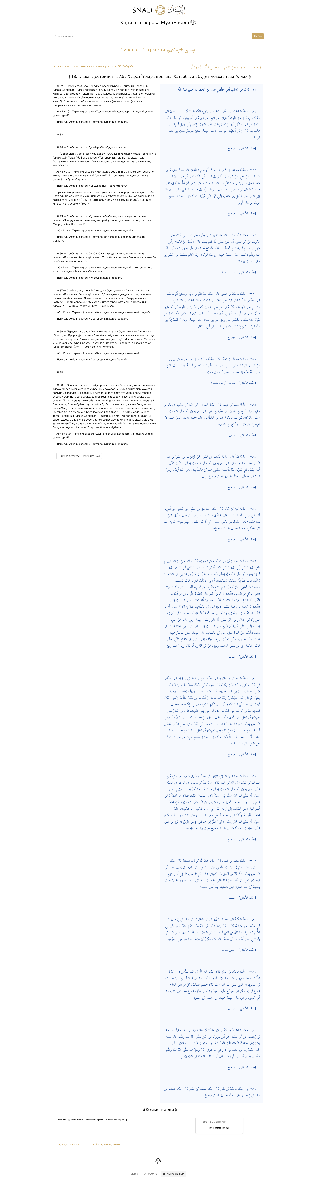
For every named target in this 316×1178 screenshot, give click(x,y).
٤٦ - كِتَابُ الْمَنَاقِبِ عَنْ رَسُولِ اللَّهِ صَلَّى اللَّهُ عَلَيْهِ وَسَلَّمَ (226, 67)
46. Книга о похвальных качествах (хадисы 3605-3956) (93, 66)
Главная (135, 1173)
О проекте (150, 1173)
